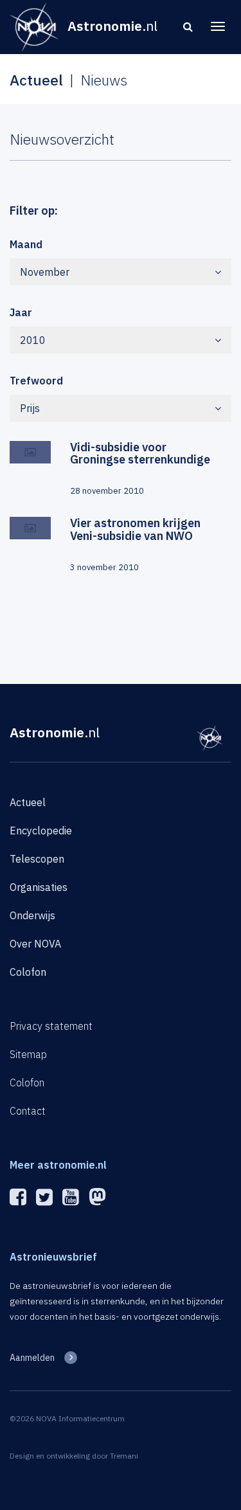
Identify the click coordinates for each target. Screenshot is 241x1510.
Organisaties (38, 887)
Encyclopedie (41, 830)
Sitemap (28, 1054)
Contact (28, 1110)
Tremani (124, 1456)
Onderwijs (32, 915)
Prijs (30, 408)
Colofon (28, 972)
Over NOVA (35, 943)
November (44, 271)
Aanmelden (32, 1357)
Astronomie (55, 732)
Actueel (28, 802)
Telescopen (37, 858)
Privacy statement (51, 1026)
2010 (33, 340)
